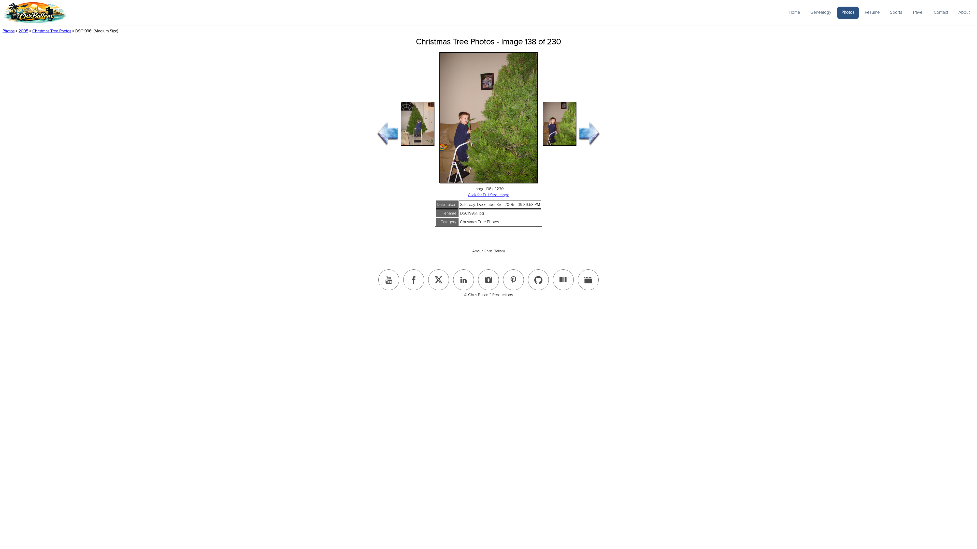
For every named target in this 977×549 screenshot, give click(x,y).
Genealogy (820, 12)
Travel (918, 12)
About (964, 12)
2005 (23, 31)
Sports (896, 12)
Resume (872, 12)
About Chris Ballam (488, 251)
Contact (941, 12)
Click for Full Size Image (488, 194)
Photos (848, 12)
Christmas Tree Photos (51, 31)
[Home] (35, 12)
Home (794, 12)
